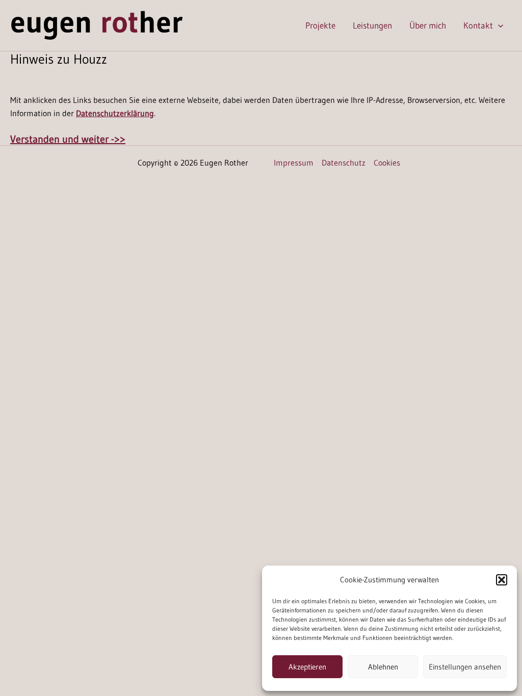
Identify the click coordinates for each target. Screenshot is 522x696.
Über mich (427, 25)
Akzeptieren (307, 667)
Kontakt (478, 25)
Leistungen (372, 25)
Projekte (320, 25)
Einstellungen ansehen (465, 667)
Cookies (387, 162)
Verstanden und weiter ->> (67, 139)
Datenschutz (344, 162)
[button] (502, 580)
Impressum (294, 162)
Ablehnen (383, 667)
